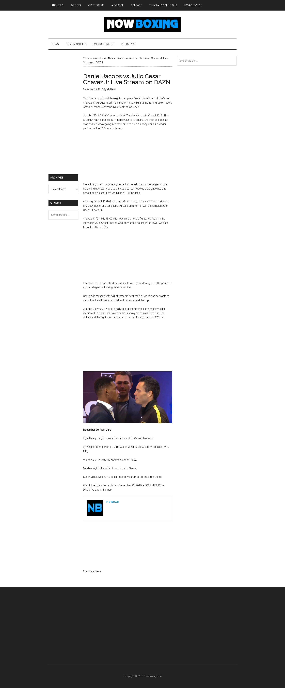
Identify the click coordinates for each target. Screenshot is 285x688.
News (98, 571)
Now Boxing (142, 24)
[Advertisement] (127, 158)
